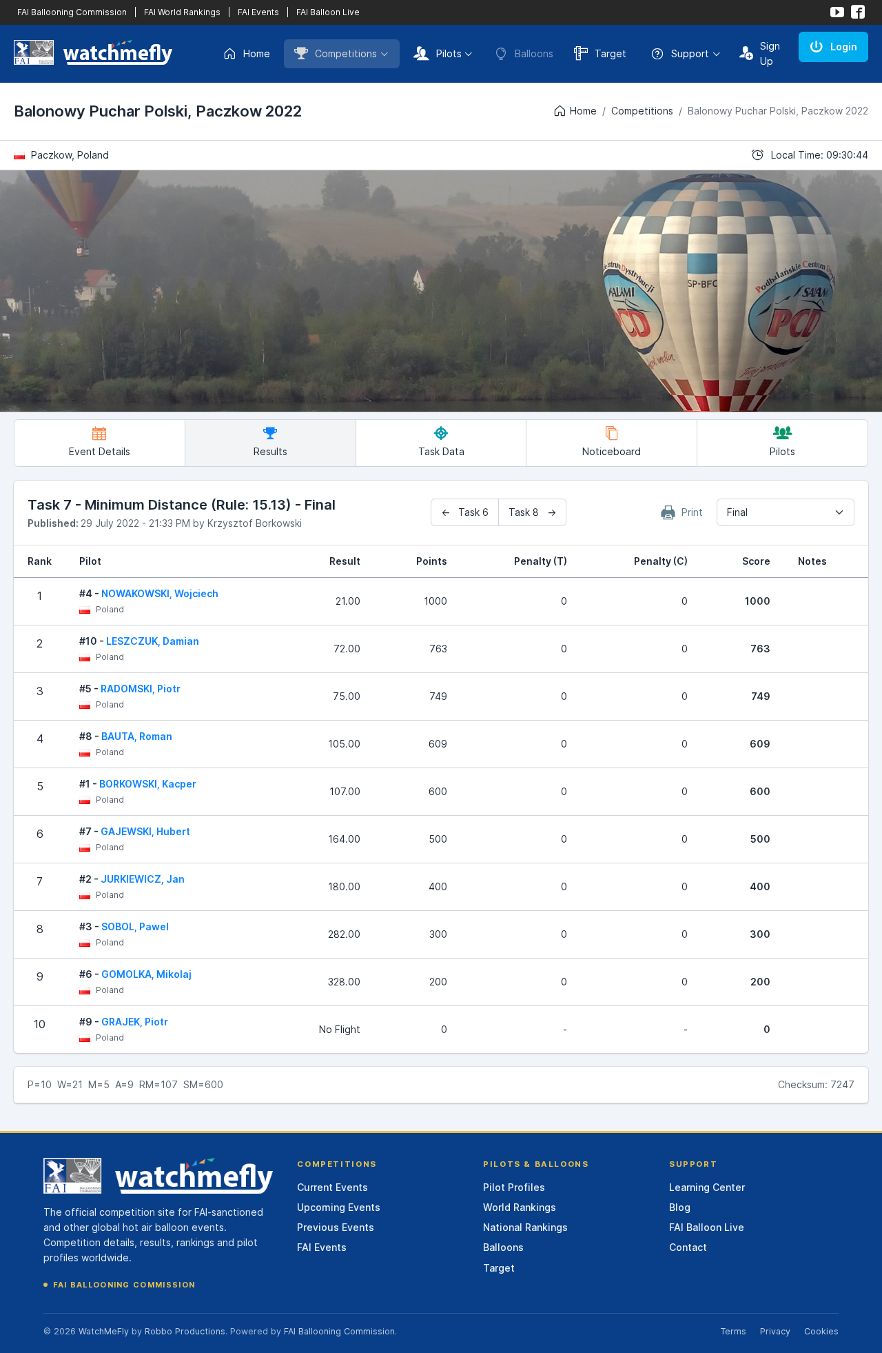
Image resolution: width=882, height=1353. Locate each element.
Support (690, 53)
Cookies (821, 1331)
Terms (733, 1331)
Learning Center (707, 1187)
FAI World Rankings (182, 12)
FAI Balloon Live (328, 12)
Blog (679, 1207)
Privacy (775, 1331)
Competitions (346, 53)
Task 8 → (532, 512)
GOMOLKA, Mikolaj (146, 974)
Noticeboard (611, 451)
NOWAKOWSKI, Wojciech (159, 593)
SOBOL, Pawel (135, 926)
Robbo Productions (185, 1331)
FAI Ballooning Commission (72, 12)
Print (691, 512)
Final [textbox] (737, 512)
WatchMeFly (104, 1331)
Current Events (332, 1187)
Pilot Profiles (514, 1187)
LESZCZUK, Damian (152, 641)
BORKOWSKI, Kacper (147, 784)
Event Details (99, 451)
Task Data (441, 451)
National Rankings (525, 1227)
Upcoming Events (338, 1207)
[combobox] (785, 512)
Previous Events (335, 1227)
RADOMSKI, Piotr (141, 688)
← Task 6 (465, 512)
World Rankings (519, 1207)
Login (843, 46)
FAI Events (258, 12)
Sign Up (770, 53)
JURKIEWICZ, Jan (143, 879)
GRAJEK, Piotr (134, 1022)
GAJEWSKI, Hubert (145, 831)
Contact (688, 1247)
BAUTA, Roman (136, 736)
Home (256, 53)
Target (610, 53)
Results (270, 451)
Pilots (449, 53)
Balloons (503, 1247)
